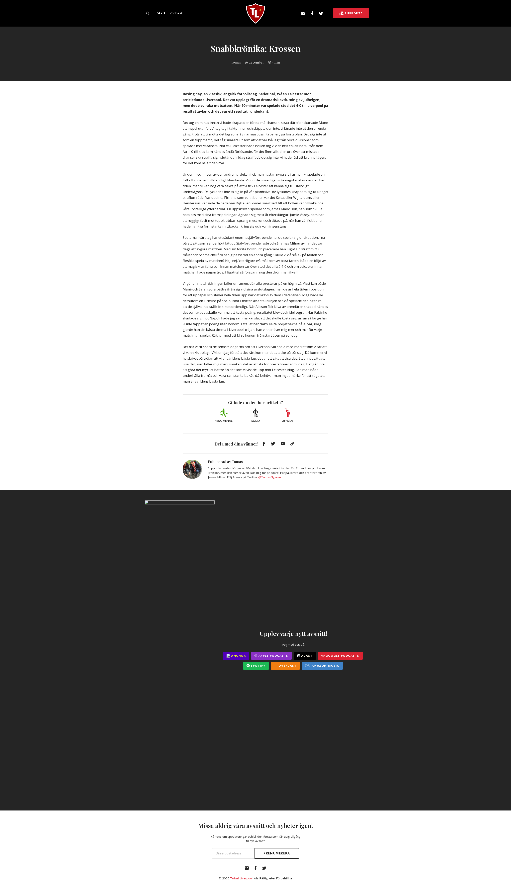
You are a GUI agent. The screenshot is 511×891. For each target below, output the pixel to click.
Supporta (354, 13)
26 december (254, 62)
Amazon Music (324, 665)
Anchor (238, 655)
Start (161, 13)
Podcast (176, 13)
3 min (276, 62)
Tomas (236, 62)
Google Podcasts (342, 655)
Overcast (287, 665)
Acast (306, 655)
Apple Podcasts (272, 655)
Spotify (257, 665)
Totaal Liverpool (241, 878)
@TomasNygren (269, 477)
